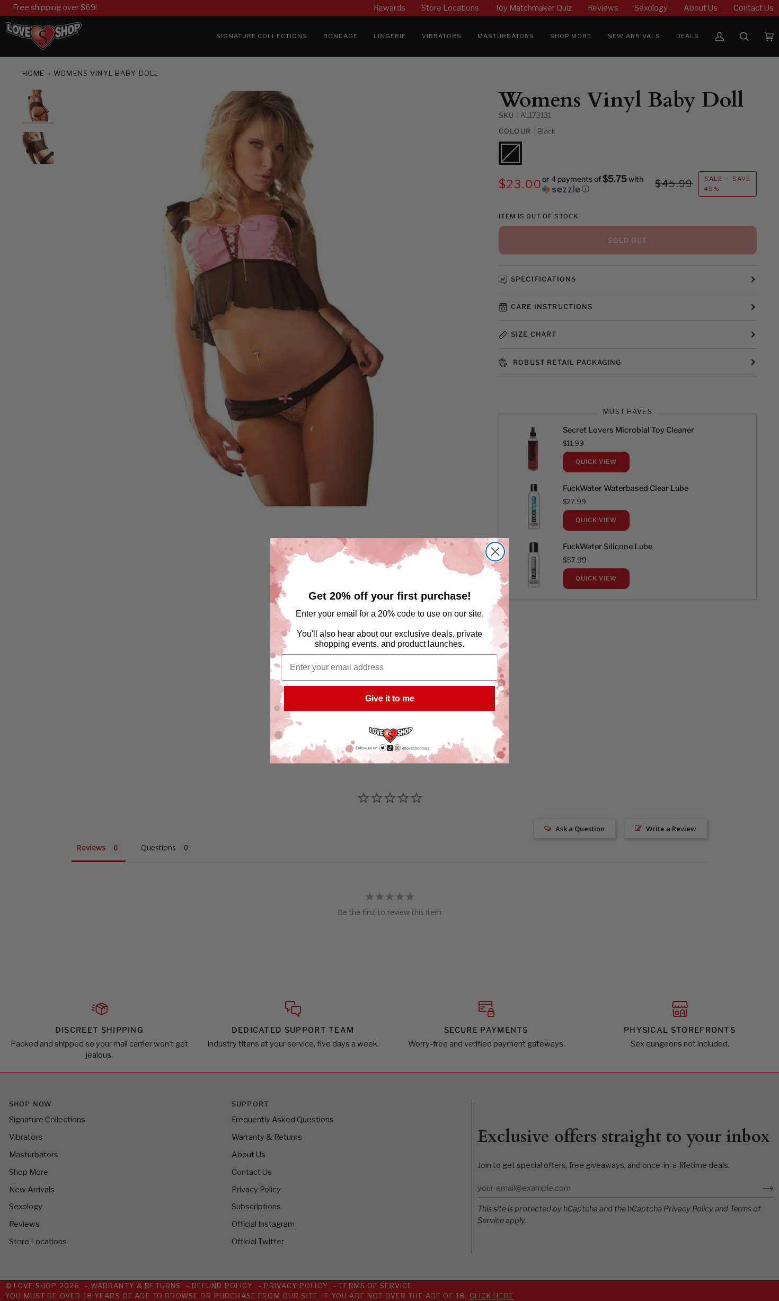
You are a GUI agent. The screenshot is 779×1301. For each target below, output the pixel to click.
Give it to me (389, 698)
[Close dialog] (495, 551)
